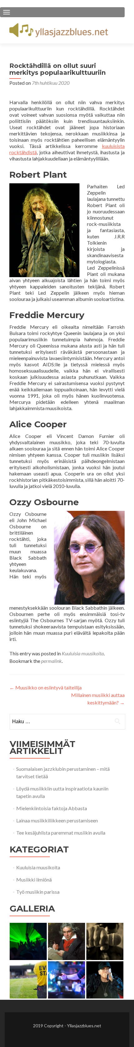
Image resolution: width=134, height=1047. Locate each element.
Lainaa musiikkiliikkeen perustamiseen (57, 820)
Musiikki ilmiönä (34, 879)
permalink (51, 661)
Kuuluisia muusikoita (83, 653)
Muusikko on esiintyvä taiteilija (45, 687)
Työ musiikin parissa (38, 892)
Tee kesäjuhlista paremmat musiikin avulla (60, 833)
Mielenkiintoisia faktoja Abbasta (51, 808)
